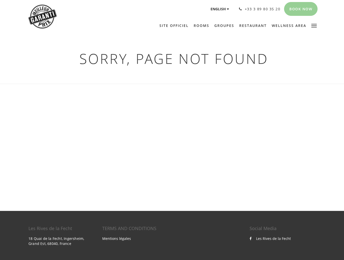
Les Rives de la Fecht (273, 238)
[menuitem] (175, 26)
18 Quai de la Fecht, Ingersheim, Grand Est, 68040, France (56, 241)
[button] (314, 25)
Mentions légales (116, 238)
